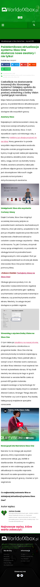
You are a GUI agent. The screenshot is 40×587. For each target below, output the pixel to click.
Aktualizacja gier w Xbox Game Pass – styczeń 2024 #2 (18, 41)
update (5, 77)
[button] (5, 64)
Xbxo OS (16, 77)
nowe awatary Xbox (28, 75)
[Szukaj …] (34, 25)
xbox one (10, 77)
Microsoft (19, 75)
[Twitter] (21, 17)
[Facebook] (19, 17)
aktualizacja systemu (9, 75)
